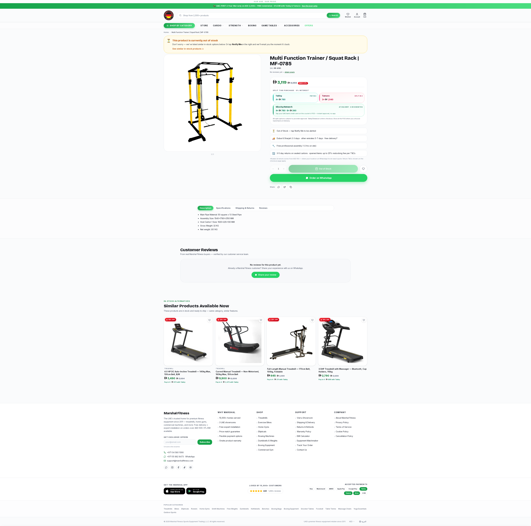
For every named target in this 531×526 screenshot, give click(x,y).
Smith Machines (218, 509)
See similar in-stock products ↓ (188, 49)
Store (204, 25)
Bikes (177, 509)
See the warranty (309, 6)
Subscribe (205, 442)
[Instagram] (172, 467)
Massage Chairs (344, 509)
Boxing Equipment (291, 509)
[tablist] (265, 208)
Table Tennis (330, 509)
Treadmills (168, 509)
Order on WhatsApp (320, 178)
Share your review (267, 275)
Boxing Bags (276, 509)
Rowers (194, 509)
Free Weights (232, 509)
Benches (265, 509)
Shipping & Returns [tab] (244, 208)
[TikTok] (184, 467)
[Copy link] (290, 187)
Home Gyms (205, 509)
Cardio (217, 25)
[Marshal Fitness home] (169, 15)
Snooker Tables (307, 509)
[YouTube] (190, 467)
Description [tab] (205, 208)
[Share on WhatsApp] (278, 187)
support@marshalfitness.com (180, 461)
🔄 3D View (173, 147)
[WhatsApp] (166, 467)
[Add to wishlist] (363, 169)
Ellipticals (185, 509)
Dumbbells (244, 509)
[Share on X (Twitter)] (284, 187)
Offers (309, 25)
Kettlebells (255, 509)
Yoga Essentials (360, 509)
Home (166, 32)
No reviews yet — (282, 72)
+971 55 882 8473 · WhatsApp (181, 456)
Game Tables (269, 25)
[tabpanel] (265, 222)
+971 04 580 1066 (175, 452)
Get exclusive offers (176, 437)
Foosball (319, 509)
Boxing (252, 25)
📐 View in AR (189, 147)
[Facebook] (178, 467)
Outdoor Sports (170, 512)
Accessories (292, 25)
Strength (235, 25)
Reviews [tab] (263, 208)
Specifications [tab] (223, 208)
